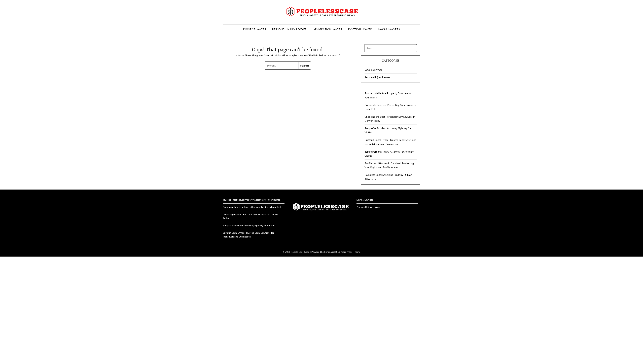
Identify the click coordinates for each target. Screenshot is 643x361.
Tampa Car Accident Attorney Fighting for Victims (249, 225)
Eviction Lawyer (360, 29)
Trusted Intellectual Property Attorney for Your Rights (251, 199)
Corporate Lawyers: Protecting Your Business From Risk (252, 207)
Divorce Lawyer (254, 29)
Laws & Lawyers (389, 29)
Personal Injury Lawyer (289, 29)
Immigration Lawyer (327, 29)
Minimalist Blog (332, 251)
